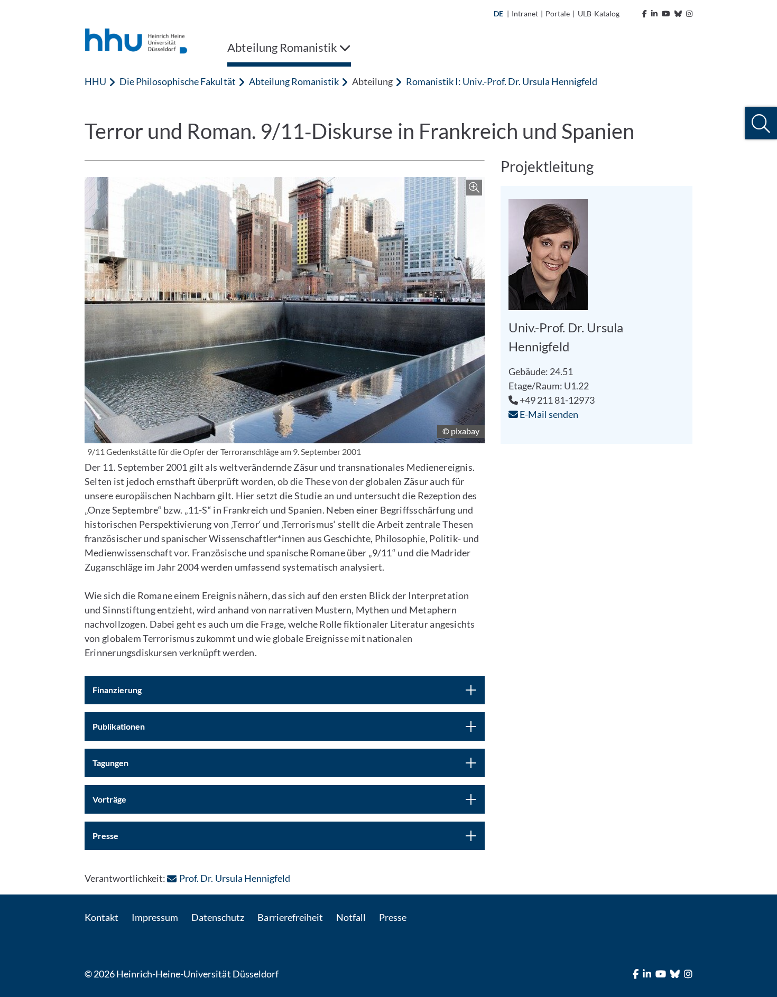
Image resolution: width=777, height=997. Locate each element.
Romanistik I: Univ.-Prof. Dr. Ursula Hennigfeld (501, 81)
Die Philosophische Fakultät (177, 81)
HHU (95, 81)
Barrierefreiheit (289, 917)
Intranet (525, 13)
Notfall (351, 917)
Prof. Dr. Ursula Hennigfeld (234, 878)
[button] (761, 123)
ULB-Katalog (598, 13)
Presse (392, 917)
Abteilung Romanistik (294, 81)
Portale (557, 13)
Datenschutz (217, 917)
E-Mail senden (548, 414)
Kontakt (101, 917)
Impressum (155, 917)
